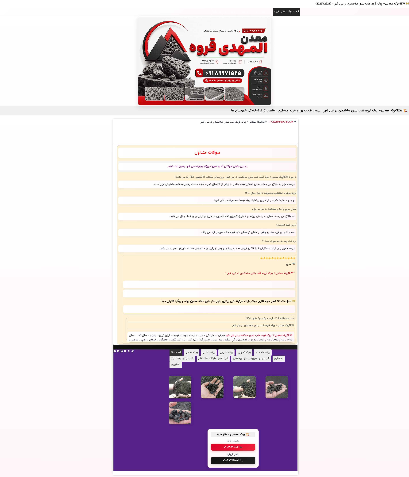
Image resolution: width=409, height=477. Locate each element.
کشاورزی (175, 364)
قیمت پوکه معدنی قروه (286, 11)
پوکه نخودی (244, 352)
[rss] (125, 351)
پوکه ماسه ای (262, 352)
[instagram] (129, 351)
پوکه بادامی (209, 352)
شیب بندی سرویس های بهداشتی (251, 358)
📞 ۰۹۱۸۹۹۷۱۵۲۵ (233, 460)
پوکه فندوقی (226, 352)
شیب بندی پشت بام (182, 358)
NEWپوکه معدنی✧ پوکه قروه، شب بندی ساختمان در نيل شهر (259, 335)
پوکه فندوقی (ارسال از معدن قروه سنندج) (281, 389)
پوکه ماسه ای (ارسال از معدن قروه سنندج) (185, 391)
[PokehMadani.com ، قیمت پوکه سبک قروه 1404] (204, 61)
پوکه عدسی (191, 352)
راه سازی (278, 358)
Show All (176, 352)
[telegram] (132, 351)
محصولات (243, 11)
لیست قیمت (258, 11)
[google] (122, 351)
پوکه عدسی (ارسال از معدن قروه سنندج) (217, 389)
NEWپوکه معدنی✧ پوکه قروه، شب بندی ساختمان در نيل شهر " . (259, 273)
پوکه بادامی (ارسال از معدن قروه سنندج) (185, 415)
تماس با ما (230, 11)
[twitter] (118, 351)
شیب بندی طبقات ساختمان (213, 358)
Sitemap (216, 11)
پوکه (269, 11)
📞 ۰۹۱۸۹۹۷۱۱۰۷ (233, 447)
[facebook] (115, 351)
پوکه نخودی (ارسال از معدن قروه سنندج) (249, 389)
